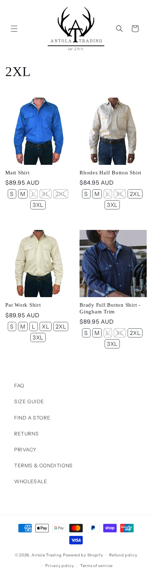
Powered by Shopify (83, 554)
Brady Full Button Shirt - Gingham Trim (110, 308)
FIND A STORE (32, 418)
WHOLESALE (30, 481)
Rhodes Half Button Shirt (110, 172)
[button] (14, 28)
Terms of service (96, 565)
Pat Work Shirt (23, 305)
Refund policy (123, 555)
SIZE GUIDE (29, 401)
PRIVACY (25, 449)
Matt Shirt (17, 172)
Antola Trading (46, 554)
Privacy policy (59, 565)
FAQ (19, 385)
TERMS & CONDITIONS (43, 465)
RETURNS (26, 433)
